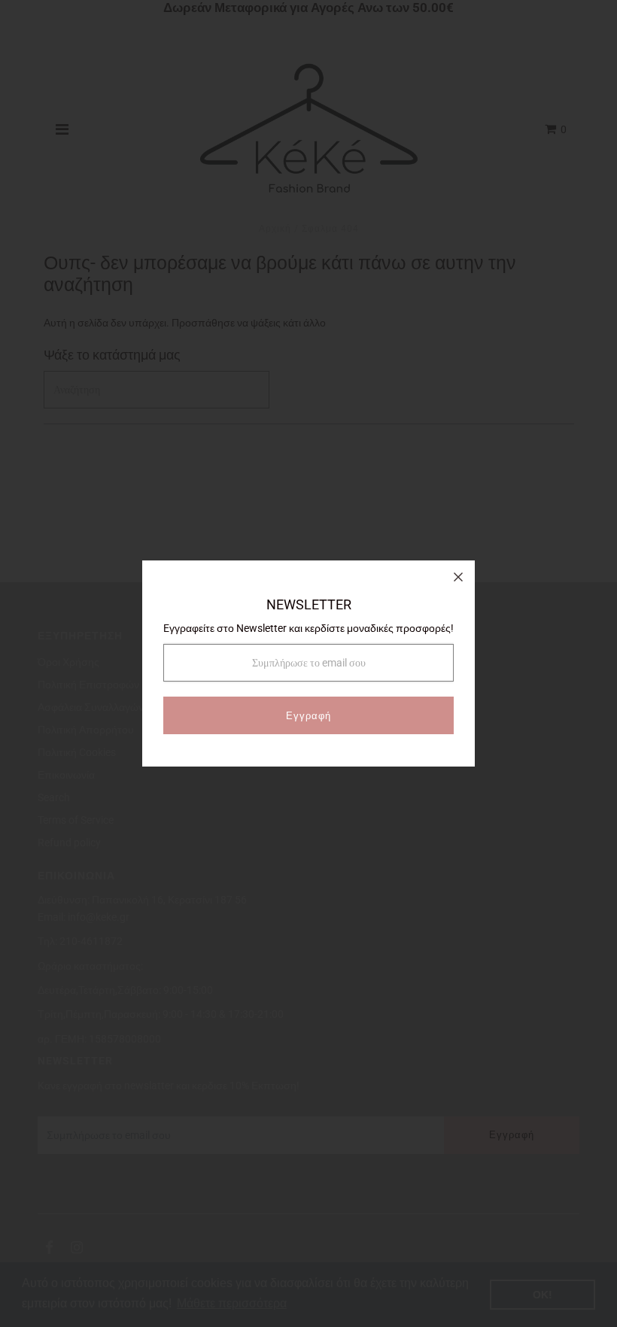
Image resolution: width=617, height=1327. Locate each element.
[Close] (458, 577)
